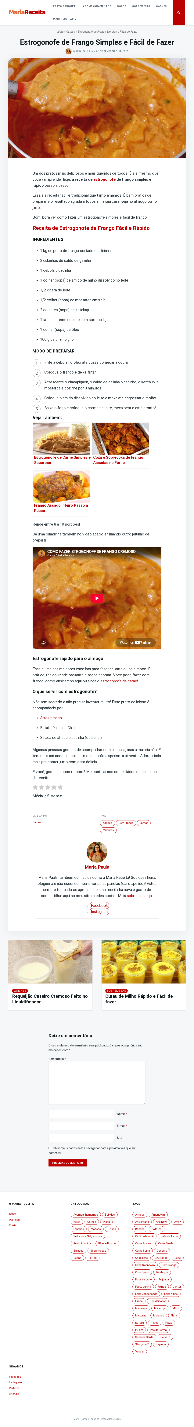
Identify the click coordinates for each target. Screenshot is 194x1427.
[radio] (35, 788)
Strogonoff (142, 1344)
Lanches (20, 990)
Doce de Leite (143, 1279)
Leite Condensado (146, 1293)
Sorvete (165, 1337)
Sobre (12, 1213)
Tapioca (161, 1344)
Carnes (161, 6)
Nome (122, 1114)
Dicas (106, 1221)
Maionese (141, 1308)
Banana (140, 1229)
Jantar (144, 822)
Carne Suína (142, 1250)
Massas (96, 1229)
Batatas (157, 1229)
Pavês (154, 1322)
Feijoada (164, 1279)
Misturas (108, 830)
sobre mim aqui (140, 895)
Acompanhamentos (97, 6)
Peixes (112, 1229)
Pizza (168, 1322)
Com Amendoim (145, 1265)
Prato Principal (65, 6)
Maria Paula (82, 51)
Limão (139, 1301)
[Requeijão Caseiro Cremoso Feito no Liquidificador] (50, 962)
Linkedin (14, 1394)
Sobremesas (141, 6)
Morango (158, 1315)
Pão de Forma (158, 1329)
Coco (177, 1257)
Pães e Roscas (107, 1243)
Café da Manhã (144, 1236)
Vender (139, 1351)
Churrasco (161, 1257)
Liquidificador (158, 1301)
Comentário (57, 1059)
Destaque (162, 1272)
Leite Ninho (171, 1293)
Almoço (107, 822)
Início (60, 31)
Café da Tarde (169, 1236)
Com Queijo (142, 1272)
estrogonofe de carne (118, 681)
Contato (14, 1225)
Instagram (99, 911)
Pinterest (15, 1388)
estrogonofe (104, 179)
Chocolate (141, 1257)
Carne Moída (165, 1243)
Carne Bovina (143, 1243)
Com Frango (126, 822)
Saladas (78, 1250)
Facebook (99, 905)
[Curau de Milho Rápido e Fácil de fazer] (144, 962)
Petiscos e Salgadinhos (88, 1236)
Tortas (92, 1257)
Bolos (121, 6)
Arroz (177, 1221)
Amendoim (158, 1214)
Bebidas (110, 1214)
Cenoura (162, 1250)
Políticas (14, 1219)
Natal (174, 1315)
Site (119, 1138)
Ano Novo (161, 1221)
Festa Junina (143, 1286)
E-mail (122, 1126)
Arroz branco (51, 718)
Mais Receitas (63, 19)
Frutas (162, 1286)
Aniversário (142, 1221)
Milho (176, 1308)
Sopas (77, 1257)
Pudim (139, 1329)
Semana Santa (144, 1337)
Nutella (139, 1322)
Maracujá (160, 1308)
